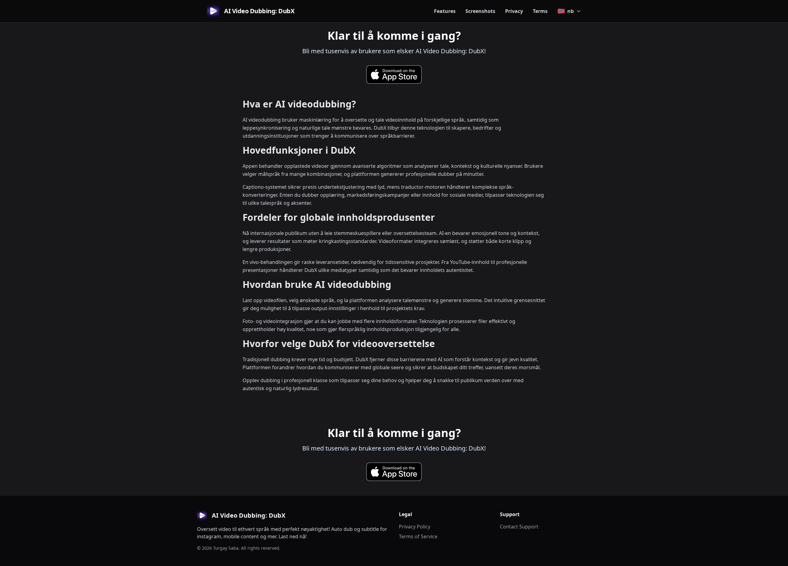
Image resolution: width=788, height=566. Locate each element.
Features (445, 11)
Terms (540, 11)
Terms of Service (418, 536)
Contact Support (519, 526)
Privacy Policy (414, 526)
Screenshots (480, 11)
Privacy (514, 11)
